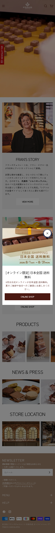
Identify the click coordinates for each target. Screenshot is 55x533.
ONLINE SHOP (27, 296)
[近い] (47, 233)
